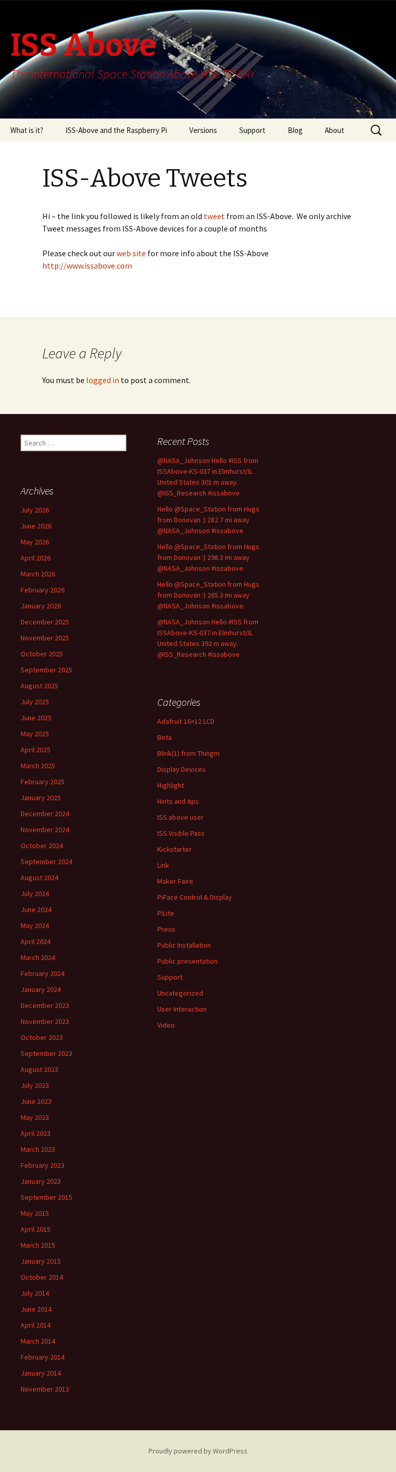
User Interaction (182, 1009)
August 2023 (39, 1069)
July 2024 (35, 893)
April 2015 (36, 1229)
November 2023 (45, 1021)
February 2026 (42, 589)
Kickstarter (174, 849)
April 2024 (36, 941)
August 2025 (39, 685)
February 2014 (42, 1357)
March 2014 (38, 1341)
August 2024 (39, 877)
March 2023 (38, 1149)
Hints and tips (178, 801)
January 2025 (41, 797)
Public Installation (184, 945)
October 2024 (42, 845)
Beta (164, 737)
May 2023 (35, 1117)
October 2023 (42, 1037)
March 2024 (38, 957)
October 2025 (42, 653)
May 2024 (35, 925)
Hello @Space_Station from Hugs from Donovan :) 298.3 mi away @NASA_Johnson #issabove (208, 557)
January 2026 (41, 605)
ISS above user (180, 817)
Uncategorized (180, 993)
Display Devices (181, 769)
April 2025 (36, 749)
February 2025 (42, 781)
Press (166, 929)
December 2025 (45, 621)
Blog (295, 130)
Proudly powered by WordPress (198, 1451)
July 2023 (35, 1085)
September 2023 (46, 1053)
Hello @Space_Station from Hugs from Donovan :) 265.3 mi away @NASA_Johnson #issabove (208, 595)
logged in (102, 380)
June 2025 (36, 717)
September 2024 (46, 861)
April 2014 (36, 1325)
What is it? (26, 130)
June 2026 (36, 526)
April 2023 (36, 1133)
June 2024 (36, 909)
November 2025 (45, 637)
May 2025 (35, 733)
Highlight (170, 785)
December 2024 (45, 813)
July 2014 (35, 1293)
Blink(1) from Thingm (188, 753)
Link (163, 865)
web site (132, 253)
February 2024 (42, 973)
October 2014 (42, 1277)
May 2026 (35, 542)
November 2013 (45, 1389)
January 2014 (41, 1373)
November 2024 (45, 829)
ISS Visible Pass (181, 833)
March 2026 (38, 573)
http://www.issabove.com (87, 265)
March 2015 (38, 1245)
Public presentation (187, 961)
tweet (213, 216)
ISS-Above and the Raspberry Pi (116, 130)
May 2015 (35, 1213)
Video (166, 1025)
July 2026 (35, 510)
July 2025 (35, 701)
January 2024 (41, 989)
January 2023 (41, 1181)
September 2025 (46, 669)
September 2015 (46, 1197)
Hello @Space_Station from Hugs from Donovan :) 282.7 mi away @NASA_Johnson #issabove (208, 519)
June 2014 (36, 1309)
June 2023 (36, 1101)
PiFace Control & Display (194, 897)
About (334, 130)
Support (252, 130)
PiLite (165, 913)
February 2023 (42, 1165)
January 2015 (41, 1261)
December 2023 (45, 1005)
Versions (203, 130)
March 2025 (38, 765)
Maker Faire (175, 881)
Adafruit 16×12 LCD (185, 721)
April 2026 (36, 558)
